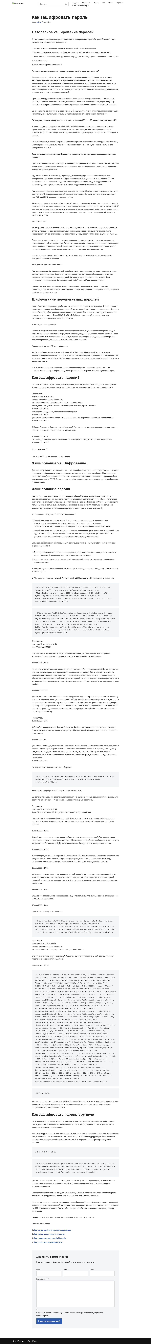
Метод (110, 3)
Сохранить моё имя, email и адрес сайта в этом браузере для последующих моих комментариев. (69, 1314)
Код (103, 3)
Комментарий (42, 1279)
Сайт (92, 1269)
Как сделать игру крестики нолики (49, 1234)
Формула (119, 3)
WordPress (32, 1341)
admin (39, 22)
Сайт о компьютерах (80, 6)
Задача (75, 3)
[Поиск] (66, 4)
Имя (38, 1269)
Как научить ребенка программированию (52, 1230)
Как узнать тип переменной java (48, 1242)
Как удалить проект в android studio (50, 1238)
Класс (96, 3)
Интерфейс (86, 3)
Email (66, 1269)
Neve (14, 1341)
